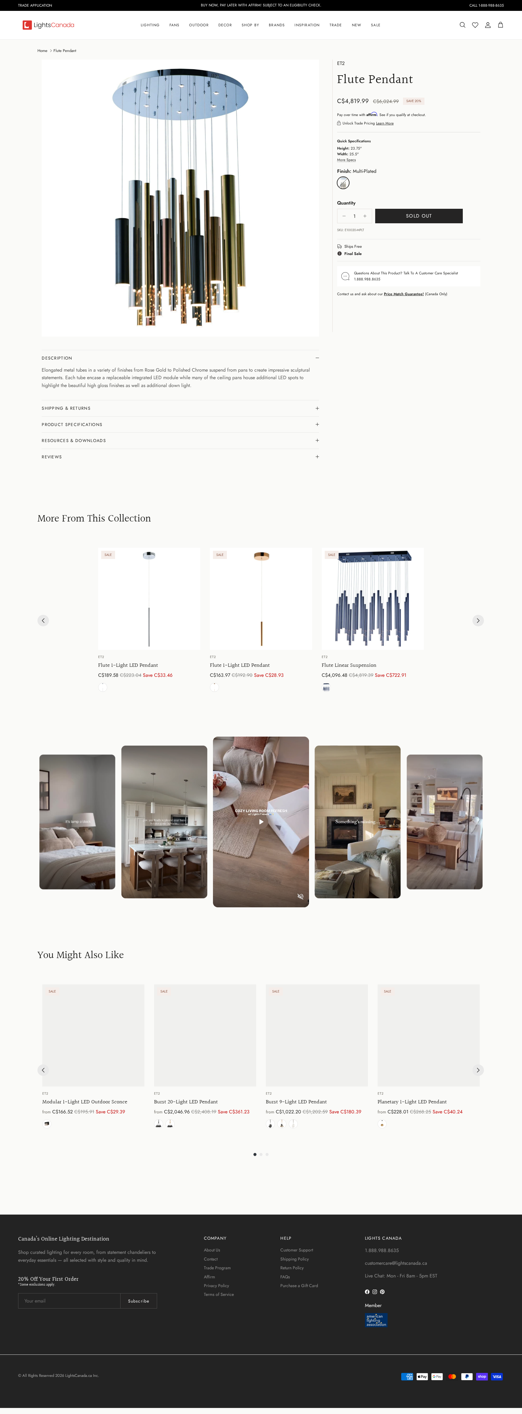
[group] (149, 621)
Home (42, 50)
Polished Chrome (102, 687)
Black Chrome (326, 687)
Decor (225, 25)
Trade (336, 25)
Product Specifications (72, 424)
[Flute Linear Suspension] (373, 599)
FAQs (285, 1277)
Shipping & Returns (66, 408)
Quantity (346, 202)
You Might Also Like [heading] (80, 956)
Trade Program (217, 1268)
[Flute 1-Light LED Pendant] (149, 599)
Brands (277, 25)
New (357, 25)
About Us (212, 1250)
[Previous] (43, 620)
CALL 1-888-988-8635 (486, 5)
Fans (174, 25)
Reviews (52, 457)
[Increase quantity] (366, 216)
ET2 (341, 63)
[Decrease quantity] (342, 216)
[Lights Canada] (48, 25)
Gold (170, 1123)
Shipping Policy (294, 1259)
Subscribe (138, 1301)
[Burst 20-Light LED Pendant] (205, 1035)
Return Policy (292, 1268)
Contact (211, 1259)
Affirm (209, 1277)
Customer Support (296, 1250)
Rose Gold (214, 687)
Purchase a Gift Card (299, 1286)
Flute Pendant (64, 50)
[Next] (478, 620)
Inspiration (307, 25)
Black (46, 1123)
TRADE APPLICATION (35, 5)
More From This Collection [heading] (94, 519)
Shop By (250, 25)
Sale (376, 25)
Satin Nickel (293, 1123)
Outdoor (198, 25)
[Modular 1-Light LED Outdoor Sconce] (93, 1035)
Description (57, 358)
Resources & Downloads (74, 440)
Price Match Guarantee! (404, 293)
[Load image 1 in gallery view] (180, 198)
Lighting (150, 25)
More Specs (346, 160)
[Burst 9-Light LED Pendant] (317, 1035)
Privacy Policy (216, 1286)
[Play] (261, 822)
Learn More (385, 123)
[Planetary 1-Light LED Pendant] (429, 1035)
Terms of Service (219, 1294)
